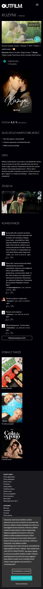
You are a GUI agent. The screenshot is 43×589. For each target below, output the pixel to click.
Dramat (6, 513)
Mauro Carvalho (14, 52)
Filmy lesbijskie (8, 479)
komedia (10, 46)
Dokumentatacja (21, 584)
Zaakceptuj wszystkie (21, 578)
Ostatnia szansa (8, 489)
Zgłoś (29, 255)
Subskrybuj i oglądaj (23, 39)
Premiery (6, 484)
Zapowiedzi (7, 486)
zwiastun (33, 25)
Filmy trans (7, 482)
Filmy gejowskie (9, 477)
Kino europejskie (9, 494)
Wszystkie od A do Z (10, 501)
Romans (6, 508)
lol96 (8, 255)
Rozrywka (6, 498)
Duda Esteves (36, 55)
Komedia (6, 510)
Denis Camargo (26, 55)
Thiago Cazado (25, 52)
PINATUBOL (11, 328)
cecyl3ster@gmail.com (14, 287)
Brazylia (23, 46)
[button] (17, 112)
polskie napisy (6, 49)
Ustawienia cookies (21, 571)
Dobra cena (7, 491)
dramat (4, 46)
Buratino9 (10, 301)
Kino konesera (8, 496)
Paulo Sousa (16, 55)
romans (16, 46)
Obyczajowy (7, 515)
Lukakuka (10, 314)
